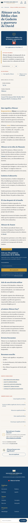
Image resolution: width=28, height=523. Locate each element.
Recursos (3, 503)
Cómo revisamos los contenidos (13, 438)
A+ (16, 66)
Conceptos (17, 500)
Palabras (16, 489)
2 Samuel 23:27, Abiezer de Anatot (11, 386)
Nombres (3, 492)
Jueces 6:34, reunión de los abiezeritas (12, 384)
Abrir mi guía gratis (14, 270)
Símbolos (3, 500)
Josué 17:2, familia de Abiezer (10, 382)
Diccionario (7, 7)
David (4, 234)
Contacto (16, 511)
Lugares (16, 492)
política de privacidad (18, 275)
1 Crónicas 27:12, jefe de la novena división (13, 389)
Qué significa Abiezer (8, 74)
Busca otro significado (14, 454)
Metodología (4, 511)
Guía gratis (17, 503)
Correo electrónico (5, 262)
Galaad (3, 156)
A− (12, 66)
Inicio (2, 7)
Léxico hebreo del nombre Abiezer (11, 379)
